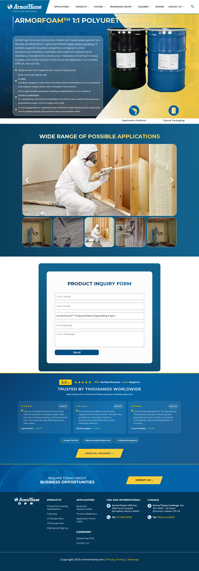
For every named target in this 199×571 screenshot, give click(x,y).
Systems (98, 6)
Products (81, 6)
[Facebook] (21, 505)
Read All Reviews (99, 453)
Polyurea (52, 513)
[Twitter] (27, 505)
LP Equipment (55, 518)
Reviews (160, 6)
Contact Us (174, 6)
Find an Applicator (86, 513)
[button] (192, 6)
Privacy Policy (115, 559)
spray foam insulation (81, 44)
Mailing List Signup (57, 528)
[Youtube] (33, 505)
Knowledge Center (120, 6)
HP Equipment (55, 523)
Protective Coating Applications (57, 507)
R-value (22, 79)
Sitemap (133, 559)
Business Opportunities (84, 507)
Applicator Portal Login (85, 520)
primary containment (28, 95)
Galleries (143, 6)
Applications (61, 6)
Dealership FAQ (85, 538)
